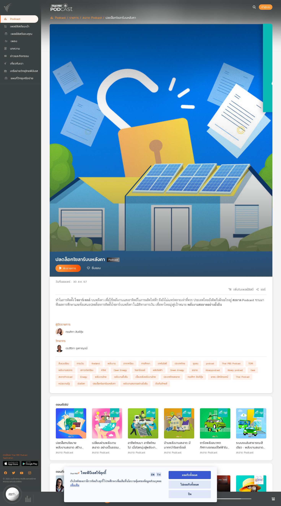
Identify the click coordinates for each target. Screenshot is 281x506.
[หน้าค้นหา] (254, 7)
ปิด (190, 494)
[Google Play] (29, 463)
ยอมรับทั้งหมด (189, 475)
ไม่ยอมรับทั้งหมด (190, 484)
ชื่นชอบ (96, 268)
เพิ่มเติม (74, 485)
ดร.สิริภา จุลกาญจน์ (76, 348)
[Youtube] (22, 473)
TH (159, 474)
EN (152, 474)
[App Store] (11, 463)
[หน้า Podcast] (73, 6)
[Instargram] (30, 473)
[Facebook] (6, 473)
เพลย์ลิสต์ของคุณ (21, 34)
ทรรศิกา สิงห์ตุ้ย (74, 332)
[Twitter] (14, 473)
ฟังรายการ (69, 268)
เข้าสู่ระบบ (265, 7)
